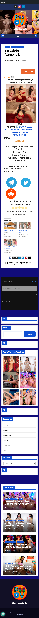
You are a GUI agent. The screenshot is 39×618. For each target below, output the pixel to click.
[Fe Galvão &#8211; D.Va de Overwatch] (10, 242)
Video (5, 451)
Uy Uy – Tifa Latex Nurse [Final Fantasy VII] (18, 524)
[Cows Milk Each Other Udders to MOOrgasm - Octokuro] (28, 380)
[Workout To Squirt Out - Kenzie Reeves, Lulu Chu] (11, 397)
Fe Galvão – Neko (9, 230)
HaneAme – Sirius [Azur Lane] (13, 263)
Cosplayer (21, 46)
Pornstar (6, 446)
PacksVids (19, 29)
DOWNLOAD (26, 126)
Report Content (28, 71)
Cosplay (13, 46)
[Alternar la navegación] (18, 35)
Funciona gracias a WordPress (13, 612)
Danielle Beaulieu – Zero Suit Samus (26, 263)
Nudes (5, 440)
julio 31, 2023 (11, 528)
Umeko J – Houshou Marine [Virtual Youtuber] (19, 545)
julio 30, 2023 (12, 572)
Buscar (6, 327)
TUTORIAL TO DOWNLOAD (19, 129)
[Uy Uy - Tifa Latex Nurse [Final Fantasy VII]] (28, 364)
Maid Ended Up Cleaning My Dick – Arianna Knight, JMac (19, 568)
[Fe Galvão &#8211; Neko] (10, 225)
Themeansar (19, 614)
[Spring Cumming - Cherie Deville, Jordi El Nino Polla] (11, 380)
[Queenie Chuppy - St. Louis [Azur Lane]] (28, 397)
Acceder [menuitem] (3, 2)
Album (7, 46)
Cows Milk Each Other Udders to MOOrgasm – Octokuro (18, 503)
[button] (33, 36)
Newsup (30, 612)
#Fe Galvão (22, 61)
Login (35, 281)
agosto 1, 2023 (12, 507)
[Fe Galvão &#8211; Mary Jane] (25, 225)
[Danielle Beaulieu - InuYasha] (11, 364)
